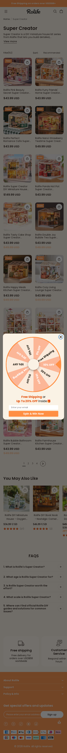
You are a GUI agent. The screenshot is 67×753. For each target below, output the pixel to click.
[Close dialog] (61, 337)
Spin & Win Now (33, 413)
